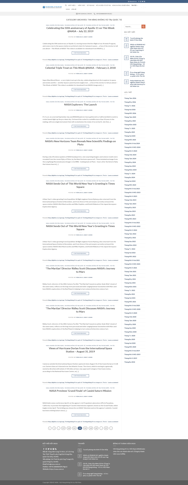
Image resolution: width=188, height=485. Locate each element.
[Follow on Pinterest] (53, 449)
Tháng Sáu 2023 (130, 211)
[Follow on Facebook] (138, 1)
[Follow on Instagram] (140, 1)
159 (63, 428)
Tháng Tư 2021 (129, 290)
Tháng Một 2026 (130, 113)
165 (96, 428)
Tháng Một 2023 (130, 219)
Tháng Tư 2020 (129, 336)
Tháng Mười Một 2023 (132, 192)
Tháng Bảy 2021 (130, 279)
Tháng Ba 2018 (129, 362)
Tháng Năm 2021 (130, 287)
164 (90, 428)
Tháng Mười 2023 (130, 196)
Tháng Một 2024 (130, 185)
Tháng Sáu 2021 (130, 283)
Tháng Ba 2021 (129, 294)
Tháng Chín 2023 (130, 200)
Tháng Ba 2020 (129, 339)
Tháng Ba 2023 (129, 215)
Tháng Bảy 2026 (130, 102)
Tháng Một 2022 (130, 256)
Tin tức (134, 5)
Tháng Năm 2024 (130, 170)
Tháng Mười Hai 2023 (132, 188)
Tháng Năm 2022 (130, 245)
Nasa (47, 25)
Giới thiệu (71, 5)
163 (85, 428)
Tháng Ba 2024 (129, 177)
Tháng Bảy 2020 (130, 324)
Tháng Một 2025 (130, 140)
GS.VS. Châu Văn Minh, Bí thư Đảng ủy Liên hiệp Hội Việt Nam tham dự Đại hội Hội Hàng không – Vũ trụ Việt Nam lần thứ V (137, 62)
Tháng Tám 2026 (130, 98)
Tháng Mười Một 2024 (132, 147)
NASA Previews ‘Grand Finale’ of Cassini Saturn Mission (80, 390)
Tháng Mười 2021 (130, 268)
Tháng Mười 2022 (130, 230)
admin (90, 36)
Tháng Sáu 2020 (130, 328)
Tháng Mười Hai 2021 (132, 260)
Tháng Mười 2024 (130, 151)
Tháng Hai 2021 (129, 298)
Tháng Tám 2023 (130, 204)
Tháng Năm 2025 (130, 124)
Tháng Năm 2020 (130, 332)
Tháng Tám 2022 (130, 234)
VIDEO (68, 9)
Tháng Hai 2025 (129, 136)
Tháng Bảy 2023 (130, 207)
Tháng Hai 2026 (129, 109)
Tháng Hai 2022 (129, 253)
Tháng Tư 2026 (129, 106)
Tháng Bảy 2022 (130, 237)
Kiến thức (81, 5)
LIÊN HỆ (73, 9)
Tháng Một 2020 (130, 347)
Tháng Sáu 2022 (130, 241)
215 (106, 428)
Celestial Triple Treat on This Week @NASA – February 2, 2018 (80, 67)
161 (74, 428)
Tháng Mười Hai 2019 (132, 351)
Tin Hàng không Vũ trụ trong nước (97, 25)
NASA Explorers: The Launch (80, 104)
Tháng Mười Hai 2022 (132, 222)
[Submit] (143, 26)
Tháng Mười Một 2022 (132, 226)
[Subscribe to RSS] (55, 449)
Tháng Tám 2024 (130, 158)
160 (69, 428)
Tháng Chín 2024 (130, 155)
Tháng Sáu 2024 (130, 166)
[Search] (66, 5)
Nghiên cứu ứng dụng (57, 25)
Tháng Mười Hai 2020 (132, 305)
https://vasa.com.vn (56, 469)
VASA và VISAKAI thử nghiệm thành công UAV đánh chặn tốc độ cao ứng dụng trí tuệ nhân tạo (137, 48)
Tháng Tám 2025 (130, 117)
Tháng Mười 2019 (130, 358)
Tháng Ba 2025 (129, 132)
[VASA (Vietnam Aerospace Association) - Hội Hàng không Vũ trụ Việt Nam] (52, 7)
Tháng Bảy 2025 (130, 121)
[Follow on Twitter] (142, 1)
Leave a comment (113, 59)
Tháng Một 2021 (130, 302)
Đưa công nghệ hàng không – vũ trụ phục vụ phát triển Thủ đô (137, 74)
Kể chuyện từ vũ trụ (103, 5)
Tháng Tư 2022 (129, 249)
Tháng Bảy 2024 (130, 162)
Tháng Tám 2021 (130, 275)
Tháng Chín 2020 (130, 317)
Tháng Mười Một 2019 (132, 354)
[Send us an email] (144, 1)
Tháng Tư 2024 (129, 173)
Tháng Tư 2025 (129, 128)
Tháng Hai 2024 (129, 181)
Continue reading (80, 53)
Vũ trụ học (91, 5)
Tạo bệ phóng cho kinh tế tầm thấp (136, 39)
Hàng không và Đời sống (121, 5)
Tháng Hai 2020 (129, 343)
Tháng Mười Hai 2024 (132, 143)
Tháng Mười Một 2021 (132, 264)
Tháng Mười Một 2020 (132, 309)
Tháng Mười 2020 (130, 313)
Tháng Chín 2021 (130, 271)
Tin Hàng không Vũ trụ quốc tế (74, 25)
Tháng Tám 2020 (130, 320)
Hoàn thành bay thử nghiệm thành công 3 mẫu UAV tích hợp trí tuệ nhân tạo (137, 83)
